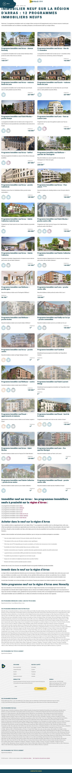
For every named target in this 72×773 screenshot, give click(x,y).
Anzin (46, 611)
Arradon (61, 710)
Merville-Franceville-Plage (7, 633)
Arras (21, 506)
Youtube (33, 674)
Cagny (17, 615)
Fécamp (63, 622)
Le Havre (53, 628)
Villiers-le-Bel (17, 645)
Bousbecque (12, 715)
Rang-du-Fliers (66, 636)
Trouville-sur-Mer (5, 644)
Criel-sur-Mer (30, 619)
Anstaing (43, 611)
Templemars (29, 642)
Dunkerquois (41, 620)
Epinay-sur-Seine (64, 620)
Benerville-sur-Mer (66, 612)
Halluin (30, 625)
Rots (23, 637)
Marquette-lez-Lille (53, 631)
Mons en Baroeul (30, 633)
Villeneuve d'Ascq (54, 644)
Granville (10, 625)
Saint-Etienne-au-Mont (31, 639)
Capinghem (38, 615)
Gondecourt (51, 623)
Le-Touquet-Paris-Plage (32, 630)
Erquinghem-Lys (37, 622)
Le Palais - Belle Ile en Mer (7, 630)
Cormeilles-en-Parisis (31, 617)
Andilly (33, 611)
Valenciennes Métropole (26, 644)
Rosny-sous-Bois (17, 637)
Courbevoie (14, 619)
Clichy (2, 617)
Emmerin (50, 620)
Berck (2, 614)
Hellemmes (62, 625)
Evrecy (51, 622)
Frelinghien (28, 623)
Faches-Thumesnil (58, 622)
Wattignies (34, 645)
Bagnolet (32, 612)
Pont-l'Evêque (28, 636)
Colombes (20, 617)
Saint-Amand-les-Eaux (61, 637)
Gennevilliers (40, 623)
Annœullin (38, 611)
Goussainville (61, 623)
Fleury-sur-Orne (4, 623)
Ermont (22, 622)
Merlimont (60, 631)
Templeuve (34, 642)
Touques (54, 642)
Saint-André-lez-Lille (5, 639)
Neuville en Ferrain (40, 634)
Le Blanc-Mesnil (38, 628)
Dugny (31, 620)
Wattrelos (39, 645)
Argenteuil (50, 611)
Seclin (66, 641)
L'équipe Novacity (17, 669)
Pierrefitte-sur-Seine (19, 636)
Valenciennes (17, 644)
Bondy (38, 614)
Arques (65, 611)
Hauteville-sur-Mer (42, 625)
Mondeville (23, 633)
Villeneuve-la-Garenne (63, 644)
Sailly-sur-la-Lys (24, 514)
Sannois (55, 641)
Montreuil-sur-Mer (60, 633)
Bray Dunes (56, 614)
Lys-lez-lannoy (22, 631)
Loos (9, 631)
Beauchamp (49, 612)
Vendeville (38, 644)
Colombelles (15, 617)
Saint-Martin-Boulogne (48, 639)
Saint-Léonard (39, 639)
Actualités (33, 667)
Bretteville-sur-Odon (63, 614)
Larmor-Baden (33, 727)
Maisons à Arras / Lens (19, 603)
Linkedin (33, 676)
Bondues (34, 614)
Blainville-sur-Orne (16, 614)
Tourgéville (63, 642)
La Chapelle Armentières (43, 626)
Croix (34, 619)
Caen (7, 615)
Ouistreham (66, 634)
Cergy (64, 615)
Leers (38, 630)
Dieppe (60, 619)
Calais (20, 615)
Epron (2, 622)
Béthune (22, 508)
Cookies (21, 758)
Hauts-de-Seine (50, 625)
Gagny (32, 623)
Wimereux (53, 645)
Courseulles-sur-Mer (21, 619)
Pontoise (33, 636)
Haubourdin (35, 625)
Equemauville (7, 622)
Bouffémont (42, 614)
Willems (49, 645)
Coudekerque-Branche (6, 619)
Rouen (29, 637)
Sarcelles (63, 641)
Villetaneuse (11, 645)
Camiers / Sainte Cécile (31, 615)
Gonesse (56, 623)
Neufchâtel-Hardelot (14, 634)
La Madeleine (68, 626)
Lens (21, 512)
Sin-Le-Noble (16, 642)
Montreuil (53, 633)
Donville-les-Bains (9, 620)
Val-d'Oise (11, 644)
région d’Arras (38, 502)
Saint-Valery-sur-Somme (32, 641)
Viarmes (42, 644)
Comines (25, 617)
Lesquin (48, 630)
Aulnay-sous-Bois (26, 612)
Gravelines (15, 625)
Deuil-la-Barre (55, 619)
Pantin (2, 636)
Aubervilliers (13, 612)
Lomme (64, 630)
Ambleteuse (17, 611)
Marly (41, 631)
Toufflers (50, 642)
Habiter (15, 674)
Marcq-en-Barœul (36, 631)
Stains (24, 642)
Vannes (33, 644)
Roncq (12, 637)
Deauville (50, 619)
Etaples (46, 622)
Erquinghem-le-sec (29, 622)
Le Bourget (44, 628)
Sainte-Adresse (41, 641)
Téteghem (39, 642)
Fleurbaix (68, 622)
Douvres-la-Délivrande (21, 620)
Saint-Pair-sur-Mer (22, 641)
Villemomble (47, 644)
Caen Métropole (11, 615)
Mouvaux (8, 634)
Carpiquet (52, 615)
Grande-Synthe (4, 625)
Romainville (3, 637)
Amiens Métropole (28, 611)
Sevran (11, 642)
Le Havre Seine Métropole (61, 628)
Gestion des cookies (27, 758)
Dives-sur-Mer (65, 619)
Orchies (62, 634)
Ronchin (8, 637)
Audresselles (19, 612)
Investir (15, 672)
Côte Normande (64, 617)
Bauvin (45, 612)
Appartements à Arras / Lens (7, 603)
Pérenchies (7, 636)
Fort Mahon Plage (21, 623)
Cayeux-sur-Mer (58, 615)
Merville (64, 631)
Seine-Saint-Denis (5, 642)
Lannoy (28, 628)
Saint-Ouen (15, 641)
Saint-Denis (22, 639)
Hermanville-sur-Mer (5, 626)
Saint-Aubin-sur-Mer (15, 639)
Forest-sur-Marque (13, 623)
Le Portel (24, 630)
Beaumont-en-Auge (56, 612)
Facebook (33, 672)
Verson (26, 743)
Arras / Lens (12, 701)
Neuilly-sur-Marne (31, 634)
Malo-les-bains (28, 631)
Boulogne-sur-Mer (50, 614)
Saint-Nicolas (23, 518)
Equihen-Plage (14, 622)
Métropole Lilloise (17, 633)
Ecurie (45, 620)
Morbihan (3, 634)
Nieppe (45, 634)
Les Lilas (44, 630)
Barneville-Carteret (39, 612)
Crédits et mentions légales (14, 758)
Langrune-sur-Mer (22, 628)
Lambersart (15, 628)
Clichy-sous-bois (8, 617)
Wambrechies (23, 645)
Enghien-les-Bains (56, 620)
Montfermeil (37, 633)
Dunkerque (35, 620)
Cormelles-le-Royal (41, 617)
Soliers (20, 642)
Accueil (3, 5)
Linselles (55, 630)
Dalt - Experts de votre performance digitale (41, 758)
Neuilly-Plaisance (23, 634)
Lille (51, 630)
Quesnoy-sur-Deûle (58, 636)
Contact (33, 669)
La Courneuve (52, 626)
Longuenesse (4, 631)
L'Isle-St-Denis (35, 626)
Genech (35, 623)
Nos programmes (17, 667)
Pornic (37, 636)
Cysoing (46, 619)
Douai (21, 510)
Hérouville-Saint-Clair (15, 626)
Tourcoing (58, 642)
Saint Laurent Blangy (50, 637)
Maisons (10, 653)
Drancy (28, 620)
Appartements (4, 653)
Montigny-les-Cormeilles (45, 633)
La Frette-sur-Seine (60, 626)
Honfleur (22, 626)
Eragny (19, 622)
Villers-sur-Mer (4, 645)
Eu (49, 622)
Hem (66, 625)
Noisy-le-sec (57, 634)
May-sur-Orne (61, 730)
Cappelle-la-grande (46, 615)
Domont (3, 620)
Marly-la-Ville (46, 631)
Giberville (46, 623)
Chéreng (68, 615)
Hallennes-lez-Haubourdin (23, 625)
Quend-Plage (50, 636)
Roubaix (25, 637)
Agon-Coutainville (10, 611)
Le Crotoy (49, 628)
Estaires (43, 622)
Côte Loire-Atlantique (56, 617)
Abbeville (3, 611)
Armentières (56, 611)
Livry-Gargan (60, 630)
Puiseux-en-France (43, 636)
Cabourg (3, 615)
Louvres (16, 631)
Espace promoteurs (17, 676)
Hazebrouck (56, 625)
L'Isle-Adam (28, 626)
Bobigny (30, 614)
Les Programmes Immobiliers (12, 5)
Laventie (32, 628)
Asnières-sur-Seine (5, 612)
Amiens (21, 611)
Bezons (10, 614)
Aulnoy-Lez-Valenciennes (36, 712)
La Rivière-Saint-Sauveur (7, 628)
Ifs (25, 626)
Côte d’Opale (48, 617)
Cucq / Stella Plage (40, 619)
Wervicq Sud (44, 645)
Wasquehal (29, 645)
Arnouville (61, 611)
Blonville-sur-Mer (24, 614)
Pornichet (32, 735)
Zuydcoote (58, 645)
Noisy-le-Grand (51, 634)
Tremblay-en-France (59, 741)
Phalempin (12, 636)
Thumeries (44, 642)
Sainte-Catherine (24, 516)
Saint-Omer (10, 641)
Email (16, 686)
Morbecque (66, 633)
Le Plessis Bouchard (17, 630)
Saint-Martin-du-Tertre (58, 639)
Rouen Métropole (35, 637)
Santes (59, 641)
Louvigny (12, 631)
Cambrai (23, 615)
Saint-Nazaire (67, 639)
